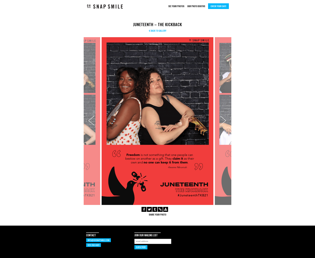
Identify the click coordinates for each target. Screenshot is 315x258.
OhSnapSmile (107, 6)
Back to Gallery (158, 30)
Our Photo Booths (196, 6)
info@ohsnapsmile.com (98, 240)
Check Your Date (218, 6)
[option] (157, 121)
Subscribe (141, 247)
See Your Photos (176, 6)
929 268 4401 (93, 245)
